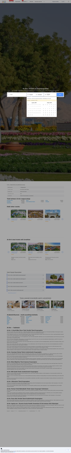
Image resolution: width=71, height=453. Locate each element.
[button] (27, 102)
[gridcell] (30, 106)
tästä (14, 451)
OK (68, 449)
